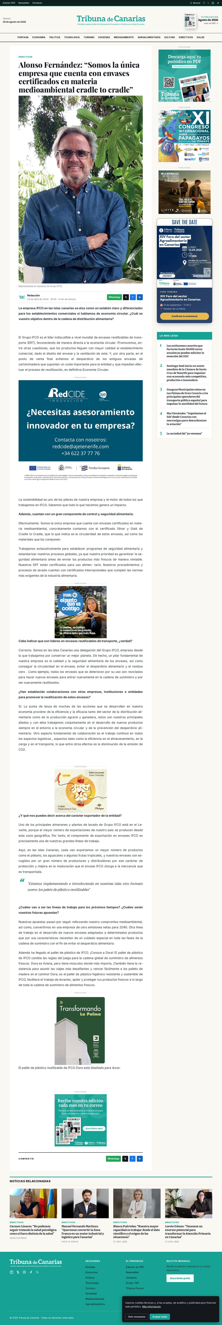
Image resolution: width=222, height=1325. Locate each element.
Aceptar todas (159, 1316)
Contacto (37, 3)
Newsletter (23, 3)
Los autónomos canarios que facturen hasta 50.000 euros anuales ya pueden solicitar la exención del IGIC (185, 351)
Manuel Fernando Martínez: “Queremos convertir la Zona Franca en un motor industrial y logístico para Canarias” (83, 1232)
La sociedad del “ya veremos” (184, 433)
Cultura (169, 37)
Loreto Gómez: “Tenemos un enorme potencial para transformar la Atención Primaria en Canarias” (188, 1232)
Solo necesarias (136, 1316)
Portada (23, 37)
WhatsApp (114, 297)
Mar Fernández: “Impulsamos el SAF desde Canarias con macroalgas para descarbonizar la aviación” (187, 419)
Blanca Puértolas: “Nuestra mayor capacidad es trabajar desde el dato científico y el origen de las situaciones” (136, 1232)
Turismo (89, 37)
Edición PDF (9, 3)
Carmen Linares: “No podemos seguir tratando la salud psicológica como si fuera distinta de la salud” (33, 1230)
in (140, 297)
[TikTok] (218, 3)
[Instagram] (213, 3)
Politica (54, 37)
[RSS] (37, 1272)
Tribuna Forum (135, 1288)
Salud (200, 37)
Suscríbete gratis (180, 1278)
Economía (38, 37)
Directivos (186, 37)
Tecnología (72, 37)
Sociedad (104, 37)
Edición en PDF (135, 1267)
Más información (151, 1306)
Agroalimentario (149, 37)
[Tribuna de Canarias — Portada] (111, 20)
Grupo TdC (132, 1282)
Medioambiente (124, 37)
